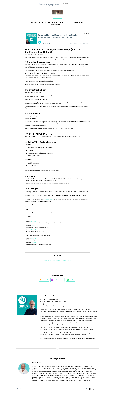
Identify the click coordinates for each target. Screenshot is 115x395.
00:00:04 (33, 221)
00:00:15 (33, 238)
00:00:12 (33, 234)
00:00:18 (33, 242)
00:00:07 (33, 225)
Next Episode (47, 260)
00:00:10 (33, 230)
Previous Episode (66, 260)
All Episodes (56, 260)
